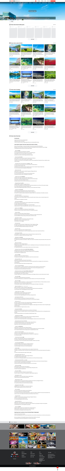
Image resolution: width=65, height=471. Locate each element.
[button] (52, 3)
